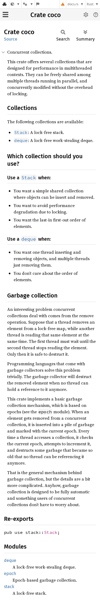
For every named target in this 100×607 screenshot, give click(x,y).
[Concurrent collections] (15, 4)
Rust (90, 4)
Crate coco (45, 15)
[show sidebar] (5, 15)
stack (9, 586)
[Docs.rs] (4, 4)
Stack (50, 532)
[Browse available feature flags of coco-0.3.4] (38, 4)
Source (10, 39)
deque (10, 560)
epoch (10, 573)
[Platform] (28, 4)
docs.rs (72, 4)
